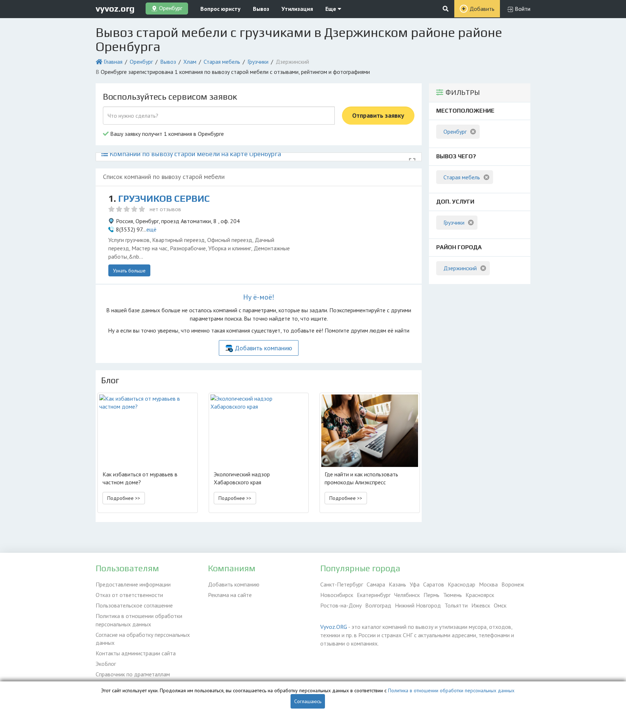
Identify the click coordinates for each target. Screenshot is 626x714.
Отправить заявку (378, 115)
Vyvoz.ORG (333, 626)
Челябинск (407, 594)
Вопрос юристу (220, 8)
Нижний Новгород (418, 605)
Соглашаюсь (307, 701)
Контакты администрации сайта (136, 653)
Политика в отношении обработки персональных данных (139, 620)
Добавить (482, 8)
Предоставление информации (133, 584)
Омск (500, 605)
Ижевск (480, 605)
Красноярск (480, 594)
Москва (488, 584)
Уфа (415, 584)
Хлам (189, 61)
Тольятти (456, 605)
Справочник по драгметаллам (133, 674)
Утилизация (297, 8)
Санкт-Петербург (341, 584)
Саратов (433, 584)
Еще (331, 8)
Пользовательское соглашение (134, 605)
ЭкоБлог (106, 663)
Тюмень (452, 594)
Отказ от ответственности (129, 594)
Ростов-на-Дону (341, 605)
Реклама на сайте (230, 594)
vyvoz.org (115, 8)
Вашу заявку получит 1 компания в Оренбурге (166, 133)
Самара (376, 584)
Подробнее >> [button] (123, 498)
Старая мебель (222, 61)
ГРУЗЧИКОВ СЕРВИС (164, 198)
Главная (113, 61)
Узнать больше (129, 270)
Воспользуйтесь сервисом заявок (170, 96)
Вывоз (261, 8)
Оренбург (141, 61)
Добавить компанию (263, 348)
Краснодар (461, 584)
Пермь (431, 594)
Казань (397, 584)
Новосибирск (336, 594)
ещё (151, 229)
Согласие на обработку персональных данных (143, 639)
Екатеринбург (374, 594)
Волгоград (378, 605)
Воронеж (512, 584)
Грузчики (257, 61)
